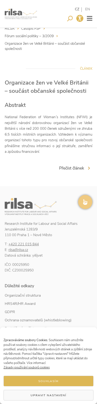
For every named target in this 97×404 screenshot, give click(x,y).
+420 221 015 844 (23, 244)
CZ (77, 9)
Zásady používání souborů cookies (27, 367)
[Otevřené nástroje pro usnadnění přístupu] (79, 18)
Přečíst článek (71, 168)
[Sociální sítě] (85, 202)
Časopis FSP (31, 28)
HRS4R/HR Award (20, 303)
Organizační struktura (23, 295)
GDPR (10, 312)
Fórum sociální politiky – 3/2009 (29, 36)
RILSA (10, 28)
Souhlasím (48, 381)
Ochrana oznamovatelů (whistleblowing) (38, 320)
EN (87, 9)
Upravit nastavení (48, 395)
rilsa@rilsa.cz (18, 249)
